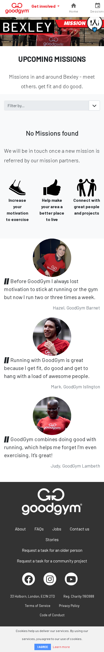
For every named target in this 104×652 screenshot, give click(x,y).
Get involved (43, 6)
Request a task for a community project (52, 560)
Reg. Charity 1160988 (78, 596)
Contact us (79, 528)
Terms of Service (37, 605)
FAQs (39, 528)
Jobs (56, 528)
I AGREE (42, 647)
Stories (52, 539)
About (20, 528)
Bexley (27, 26)
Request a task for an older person (52, 550)
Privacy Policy (69, 605)
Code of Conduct (52, 615)
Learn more (61, 647)
